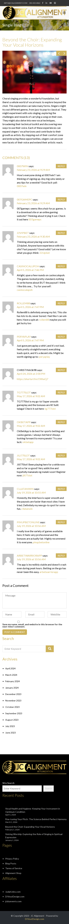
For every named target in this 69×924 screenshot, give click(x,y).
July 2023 (10, 726)
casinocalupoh (28, 266)
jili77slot (23, 455)
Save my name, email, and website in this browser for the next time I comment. (32, 625)
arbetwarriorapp (29, 555)
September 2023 (13, 713)
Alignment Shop (13, 873)
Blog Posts (10, 863)
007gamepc (24, 199)
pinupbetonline (28, 522)
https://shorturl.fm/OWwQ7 (32, 378)
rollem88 (23, 303)
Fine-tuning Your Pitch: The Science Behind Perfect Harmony (36, 819)
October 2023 (12, 707)
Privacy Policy (12, 858)
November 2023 (13, 700)
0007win (22, 166)
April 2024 (10, 668)
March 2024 (11, 674)
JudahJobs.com (13, 891)
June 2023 (10, 732)
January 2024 (12, 687)
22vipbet (23, 232)
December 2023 (13, 694)
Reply (61, 166)
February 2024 (12, 681)
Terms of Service (13, 868)
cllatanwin (25, 488)
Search (48, 788)
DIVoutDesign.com (14, 896)
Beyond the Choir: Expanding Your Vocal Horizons (30, 826)
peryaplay (24, 336)
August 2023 (11, 719)
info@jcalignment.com (15, 3)
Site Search (8, 783)
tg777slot (24, 392)
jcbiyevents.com (13, 901)
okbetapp (23, 422)
